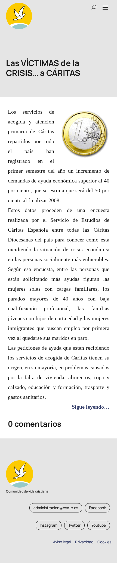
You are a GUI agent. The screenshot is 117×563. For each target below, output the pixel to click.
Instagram (48, 525)
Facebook (97, 507)
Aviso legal (62, 541)
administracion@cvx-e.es (55, 507)
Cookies (104, 541)
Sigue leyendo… (90, 407)
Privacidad (83, 541)
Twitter (74, 525)
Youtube (98, 525)
